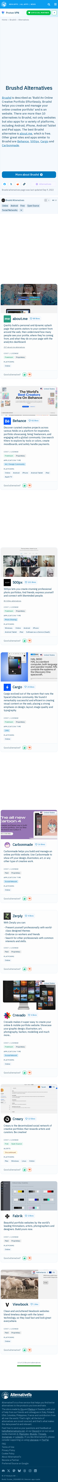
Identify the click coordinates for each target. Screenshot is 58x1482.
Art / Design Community (15, 464)
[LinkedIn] (35, 1470)
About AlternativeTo (11, 1456)
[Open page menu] (55, 4)
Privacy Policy (8, 1450)
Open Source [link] (33, 205)
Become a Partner (10, 1460)
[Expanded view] (45, 200)
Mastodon (24, 1434)
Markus (31, 1409)
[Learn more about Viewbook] (7, 1304)
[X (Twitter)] (8, 1470)
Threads (42, 1434)
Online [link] (5, 205)
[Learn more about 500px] (7, 582)
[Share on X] (11, 184)
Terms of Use (8, 1447)
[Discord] (3, 1470)
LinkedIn (19, 1436)
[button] (35, 318)
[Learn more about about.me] (7, 318)
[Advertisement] (29, 51)
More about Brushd (27, 174)
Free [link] (23, 205)
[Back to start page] (4, 4)
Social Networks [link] (9, 210)
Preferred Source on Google (15, 1463)
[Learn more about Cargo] (7, 687)
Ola (22, 1409)
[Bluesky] (19, 1470)
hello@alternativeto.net (13, 1431)
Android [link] (14, 205)
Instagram (7, 1436)
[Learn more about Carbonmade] (7, 844)
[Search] (49, 4)
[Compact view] (48, 200)
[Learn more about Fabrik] (7, 1216)
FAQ (4, 1443)
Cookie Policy (8, 1453)
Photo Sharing (11, 619)
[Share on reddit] (17, 184)
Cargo (44, 141)
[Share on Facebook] (4, 184)
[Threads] (24, 1470)
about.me (26, 133)
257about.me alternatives (14, 347)
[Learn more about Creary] (7, 1119)
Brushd (6, 97)
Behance (23, 141)
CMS (7, 730)
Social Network (11, 881)
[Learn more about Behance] (7, 421)
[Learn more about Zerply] (7, 916)
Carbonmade (10, 145)
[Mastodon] (13, 1470)
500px (34, 141)
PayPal (45, 1439)
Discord (35, 1431)
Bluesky (33, 1434)
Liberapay (34, 1439)
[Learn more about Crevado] (7, 1015)
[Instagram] (30, 1470)
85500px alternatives (12, 601)
